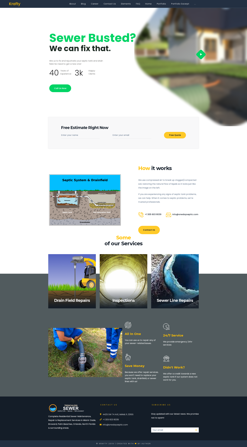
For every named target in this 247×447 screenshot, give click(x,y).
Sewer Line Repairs (175, 300)
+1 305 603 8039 (153, 214)
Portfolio (161, 3)
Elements (126, 3)
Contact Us (110, 3)
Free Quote (175, 135)
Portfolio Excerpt (180, 3)
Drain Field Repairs (72, 300)
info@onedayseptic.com (185, 214)
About (72, 3)
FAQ (138, 3)
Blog (83, 3)
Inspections (123, 300)
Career (94, 3)
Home (148, 3)
